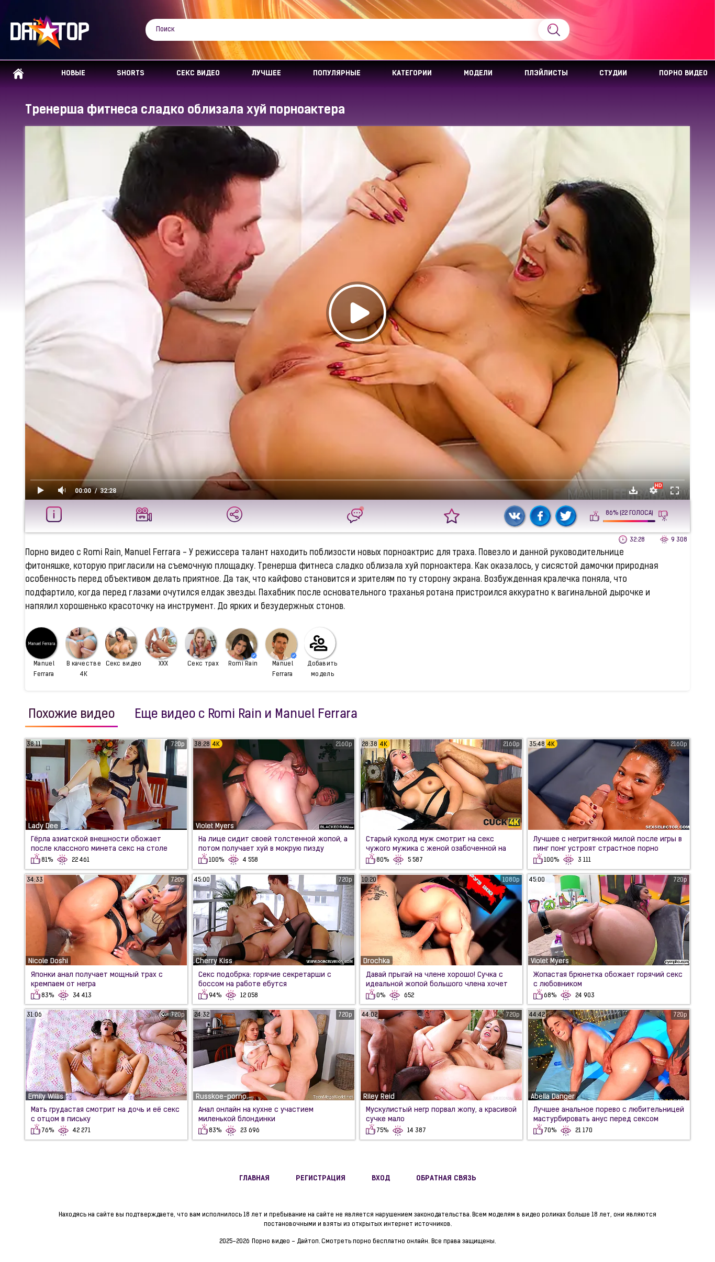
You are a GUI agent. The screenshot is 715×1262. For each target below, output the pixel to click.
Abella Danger (553, 1097)
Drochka (376, 961)
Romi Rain (243, 664)
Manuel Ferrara (43, 669)
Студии (613, 73)
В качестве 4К (83, 669)
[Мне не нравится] (663, 516)
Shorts (130, 73)
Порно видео (683, 73)
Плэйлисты (546, 73)
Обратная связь (446, 1178)
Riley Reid (379, 1097)
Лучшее (266, 73)
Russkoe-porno (221, 1097)
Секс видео (124, 664)
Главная (18, 74)
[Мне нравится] (594, 516)
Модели (478, 73)
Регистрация (320, 1178)
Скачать (633, 490)
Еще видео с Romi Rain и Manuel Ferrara (246, 714)
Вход (381, 1178)
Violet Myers (215, 826)
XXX (164, 664)
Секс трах (203, 664)
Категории (412, 73)
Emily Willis (45, 1097)
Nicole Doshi (48, 961)
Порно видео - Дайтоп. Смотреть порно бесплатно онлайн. (340, 1241)
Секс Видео (198, 73)
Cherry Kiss (214, 961)
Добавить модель (322, 669)
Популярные (337, 73)
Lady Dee (43, 826)
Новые (73, 73)
